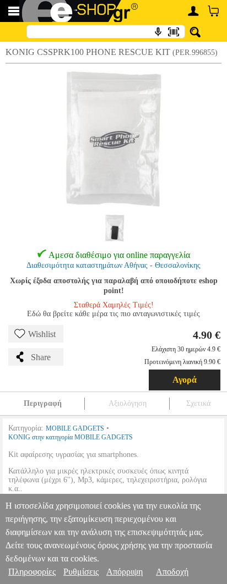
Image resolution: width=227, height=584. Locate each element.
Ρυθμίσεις (81, 571)
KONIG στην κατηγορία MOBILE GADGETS (70, 437)
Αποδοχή (172, 571)
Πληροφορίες (32, 571)
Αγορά (184, 379)
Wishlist (42, 334)
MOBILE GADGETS (75, 428)
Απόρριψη (124, 571)
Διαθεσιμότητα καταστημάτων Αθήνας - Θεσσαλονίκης (113, 265)
